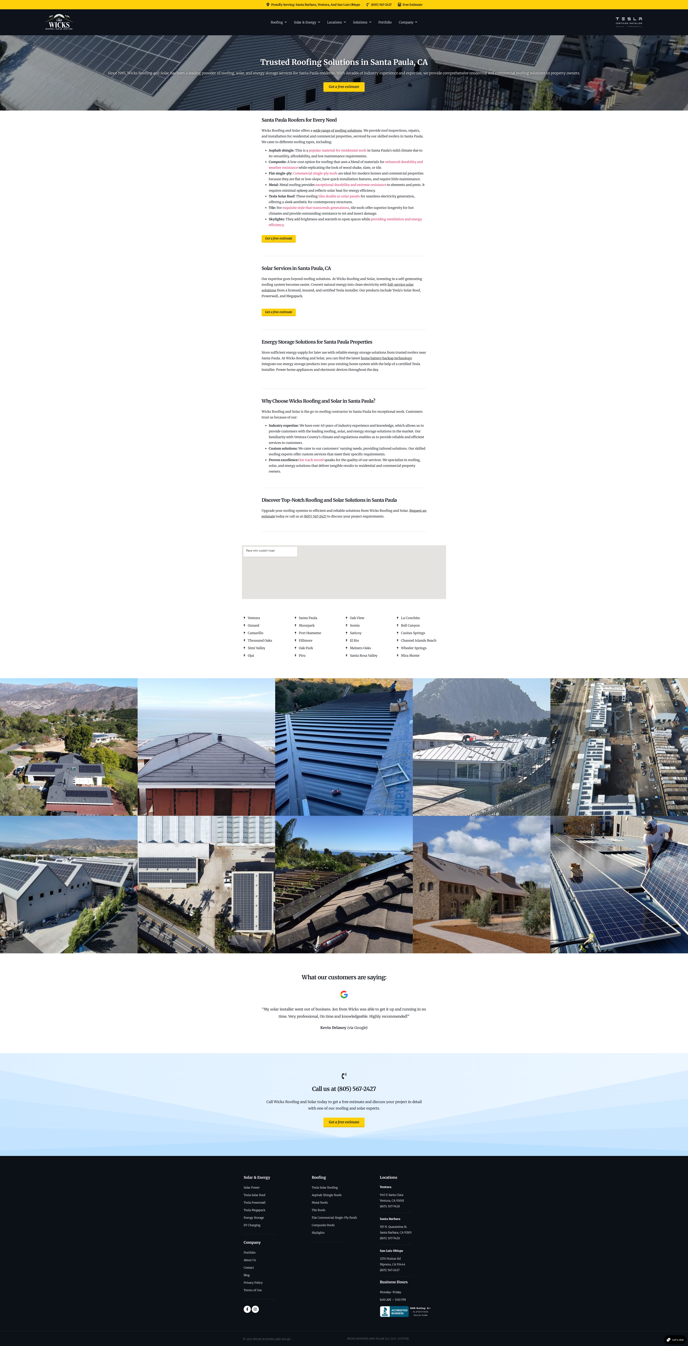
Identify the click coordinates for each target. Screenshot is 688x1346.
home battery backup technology (386, 358)
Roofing (277, 22)
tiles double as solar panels (339, 196)
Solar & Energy (305, 22)
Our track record (311, 460)
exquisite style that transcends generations (316, 208)
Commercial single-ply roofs (315, 173)
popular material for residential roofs (338, 150)
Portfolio (385, 22)
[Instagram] (255, 1309)
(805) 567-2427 (315, 516)
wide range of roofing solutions (337, 130)
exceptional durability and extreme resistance (351, 185)
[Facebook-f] (247, 1309)
